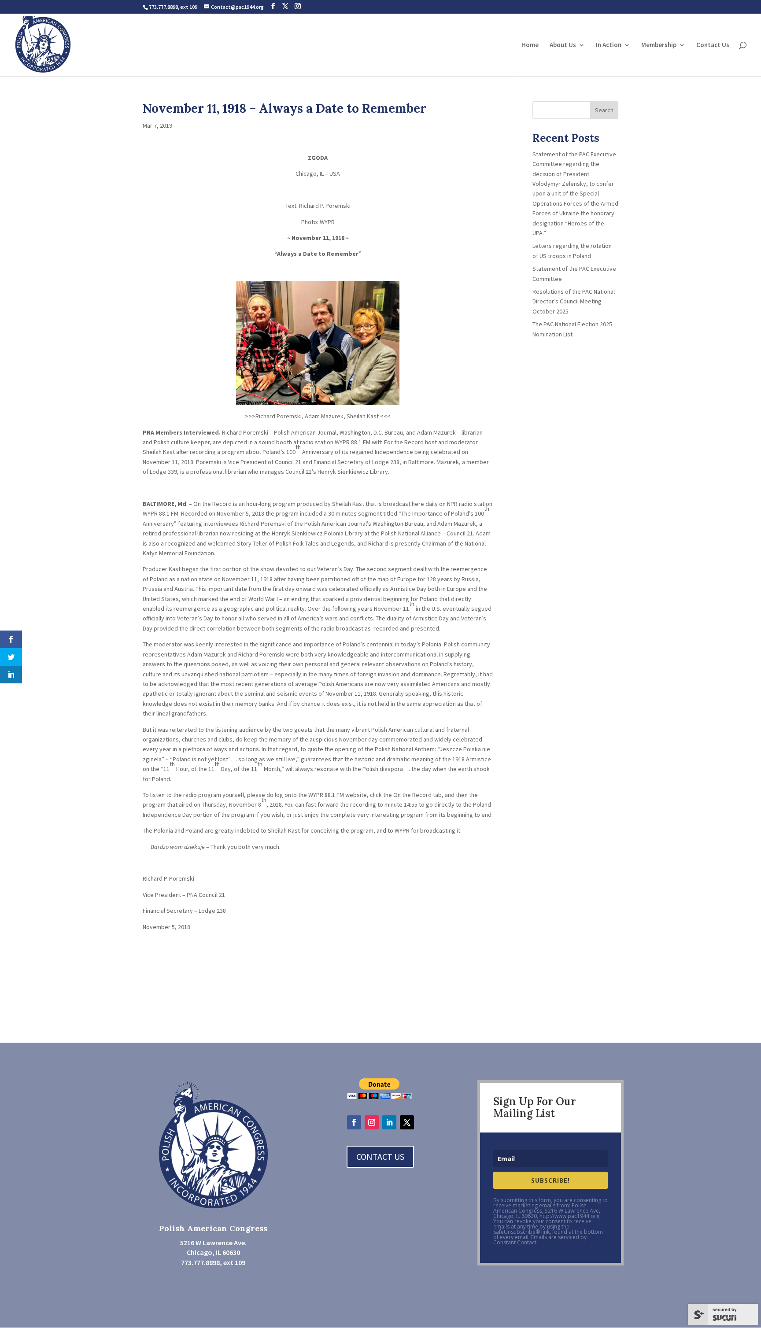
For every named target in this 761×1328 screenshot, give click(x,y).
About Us (563, 45)
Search (604, 110)
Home (530, 45)
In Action (608, 45)
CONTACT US (380, 1156)
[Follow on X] (407, 1122)
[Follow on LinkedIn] (389, 1122)
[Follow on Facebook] (354, 1122)
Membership (658, 45)
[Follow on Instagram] (372, 1122)
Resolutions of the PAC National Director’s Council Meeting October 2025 (574, 301)
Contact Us (712, 45)
